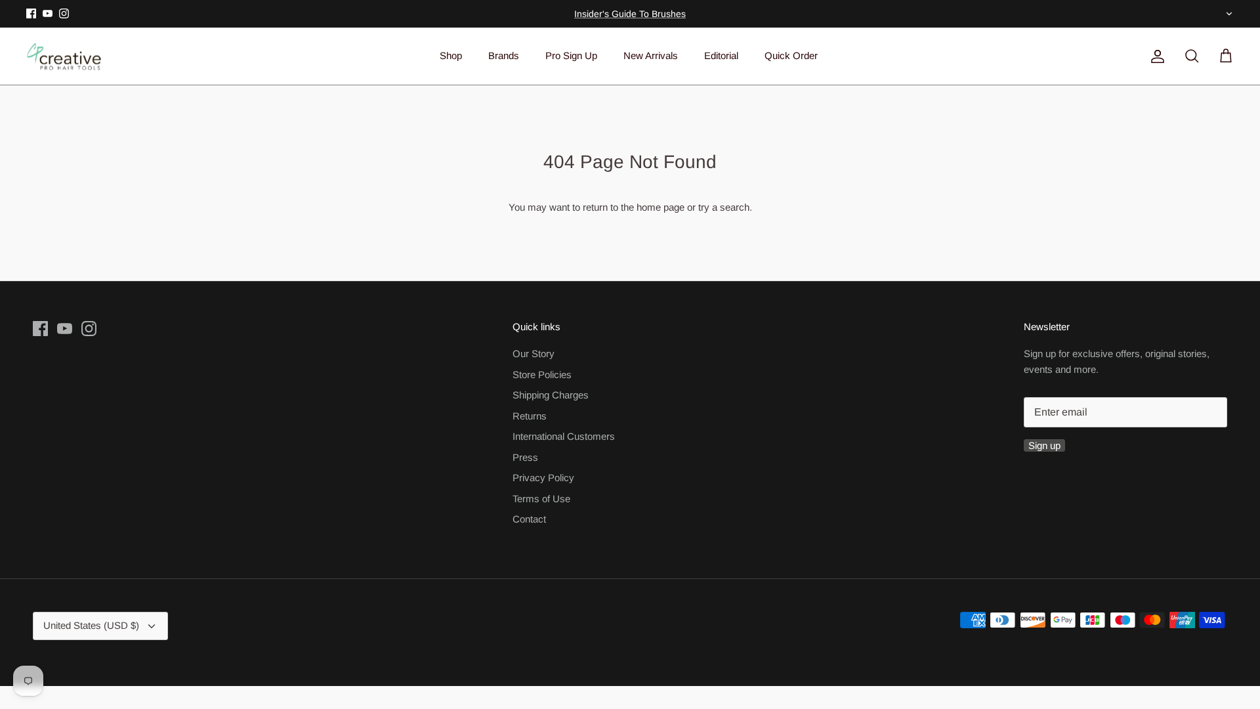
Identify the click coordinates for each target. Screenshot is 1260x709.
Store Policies (542, 374)
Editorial (721, 55)
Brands (503, 55)
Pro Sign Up (571, 55)
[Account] (1155, 56)
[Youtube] (47, 13)
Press (525, 457)
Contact (529, 519)
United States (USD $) (1227, 14)
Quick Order (791, 55)
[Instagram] (64, 13)
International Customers (564, 436)
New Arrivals (650, 55)
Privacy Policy (543, 477)
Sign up (1044, 445)
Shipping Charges (551, 394)
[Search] (1189, 56)
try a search (723, 207)
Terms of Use (541, 498)
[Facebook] (31, 13)
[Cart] (1223, 56)
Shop (451, 55)
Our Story (534, 353)
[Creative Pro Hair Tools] (64, 56)
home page (660, 207)
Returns (530, 415)
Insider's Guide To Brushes (630, 14)
